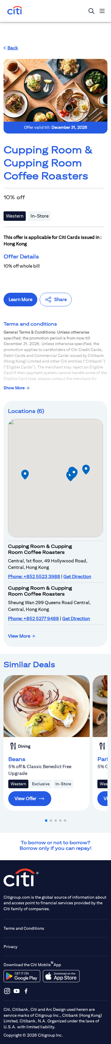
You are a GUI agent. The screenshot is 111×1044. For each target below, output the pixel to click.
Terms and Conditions (24, 928)
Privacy (10, 946)
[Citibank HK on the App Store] (61, 976)
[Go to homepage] (15, 11)
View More (19, 636)
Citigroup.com (17, 897)
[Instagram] (7, 991)
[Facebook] (26, 991)
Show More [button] (14, 387)
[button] (11, 48)
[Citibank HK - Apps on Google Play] (22, 976)
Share (60, 299)
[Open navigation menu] (102, 11)
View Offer (25, 798)
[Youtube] (16, 991)
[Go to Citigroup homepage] (21, 877)
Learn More (20, 299)
